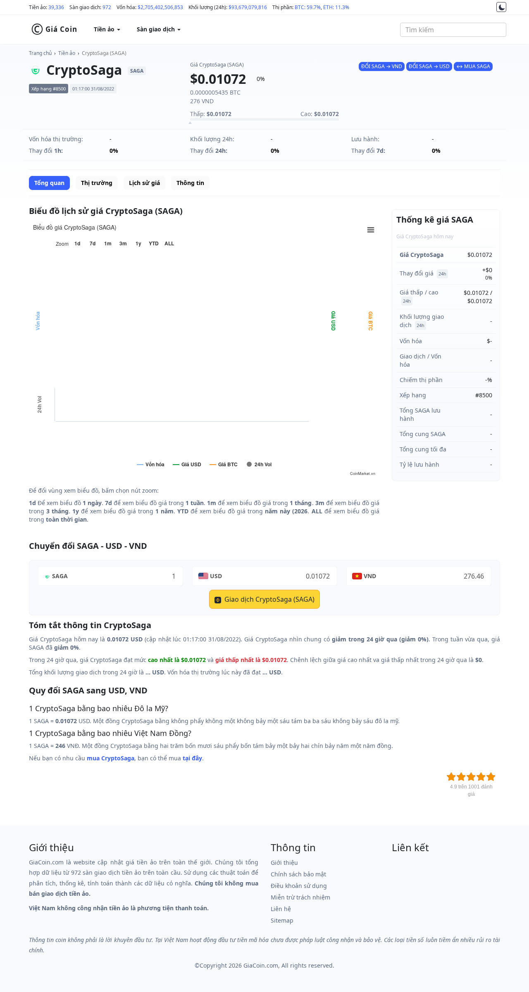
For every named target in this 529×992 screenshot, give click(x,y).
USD (216, 576)
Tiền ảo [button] (105, 29)
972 (106, 7)
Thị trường (96, 183)
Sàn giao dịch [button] (156, 29)
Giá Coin (54, 29)
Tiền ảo (66, 53)
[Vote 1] (451, 777)
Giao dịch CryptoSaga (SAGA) (269, 599)
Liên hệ (281, 909)
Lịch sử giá (144, 183)
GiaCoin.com (260, 965)
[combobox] (453, 30)
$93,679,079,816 (248, 7)
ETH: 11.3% (336, 7)
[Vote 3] (471, 777)
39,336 (56, 7)
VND (370, 576)
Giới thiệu (284, 862)
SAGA (60, 576)
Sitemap (282, 920)
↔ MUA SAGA (473, 66)
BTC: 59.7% (308, 7)
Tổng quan (49, 183)
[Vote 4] (481, 777)
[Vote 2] (461, 777)
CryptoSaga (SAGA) (104, 53)
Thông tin (190, 183)
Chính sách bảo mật (298, 874)
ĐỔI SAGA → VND (381, 66)
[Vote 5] (491, 777)
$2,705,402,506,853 (160, 7)
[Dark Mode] (501, 7)
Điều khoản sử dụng (299, 886)
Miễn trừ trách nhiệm (300, 897)
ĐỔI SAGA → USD (429, 66)
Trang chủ (40, 53)
